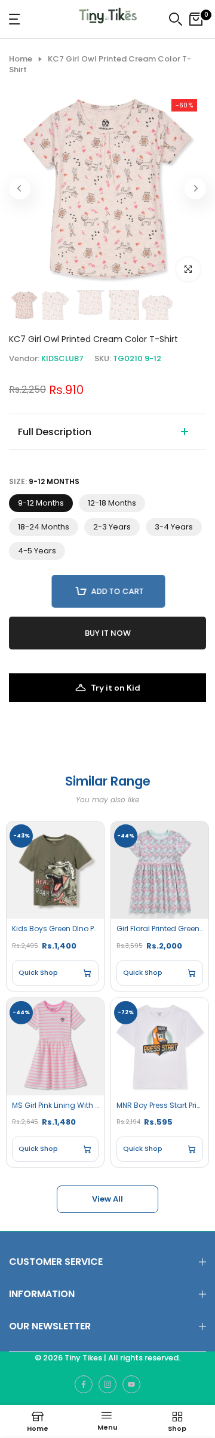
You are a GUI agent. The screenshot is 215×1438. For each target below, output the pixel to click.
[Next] (195, 188)
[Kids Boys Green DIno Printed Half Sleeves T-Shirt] (55, 870)
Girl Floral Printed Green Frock (159, 929)
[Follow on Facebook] (84, 1384)
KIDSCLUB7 (62, 358)
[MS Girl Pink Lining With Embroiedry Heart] (55, 1046)
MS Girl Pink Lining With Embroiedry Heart (55, 1105)
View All (107, 1199)
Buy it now (108, 633)
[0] (195, 19)
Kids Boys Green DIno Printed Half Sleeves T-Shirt (55, 929)
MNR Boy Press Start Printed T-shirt (159, 1105)
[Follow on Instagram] (107, 1384)
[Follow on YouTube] (131, 1384)
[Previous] (19, 188)
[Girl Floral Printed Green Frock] (159, 870)
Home (20, 59)
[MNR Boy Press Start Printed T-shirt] (159, 1046)
